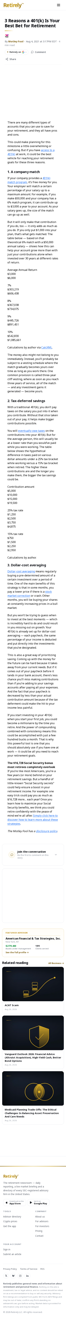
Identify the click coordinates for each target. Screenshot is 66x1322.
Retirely (13, 5)
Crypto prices (10, 1221)
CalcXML (46, 347)
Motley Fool (15, 41)
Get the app (9, 1226)
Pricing (38, 1231)
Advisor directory (12, 1216)
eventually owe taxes (31, 431)
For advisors (41, 1221)
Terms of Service (28, 1269)
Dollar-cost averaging (21, 571)
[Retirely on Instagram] (20, 1276)
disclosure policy (46, 831)
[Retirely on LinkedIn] (27, 1276)
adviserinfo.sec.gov (12, 1303)
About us (40, 1216)
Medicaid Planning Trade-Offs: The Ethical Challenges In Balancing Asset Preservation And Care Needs (32, 1113)
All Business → (56, 963)
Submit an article (12, 1254)
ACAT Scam (12, 1005)
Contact (39, 1236)
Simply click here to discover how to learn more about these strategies (32, 820)
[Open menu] (58, 5)
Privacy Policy (10, 1269)
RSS (42, 1269)
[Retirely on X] (6, 1276)
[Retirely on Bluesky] (13, 1276)
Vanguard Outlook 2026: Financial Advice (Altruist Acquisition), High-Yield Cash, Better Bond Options (33, 1057)
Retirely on (16, 52)
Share (12, 59)
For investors (42, 1226)
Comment (40, 52)
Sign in (6, 1249)
